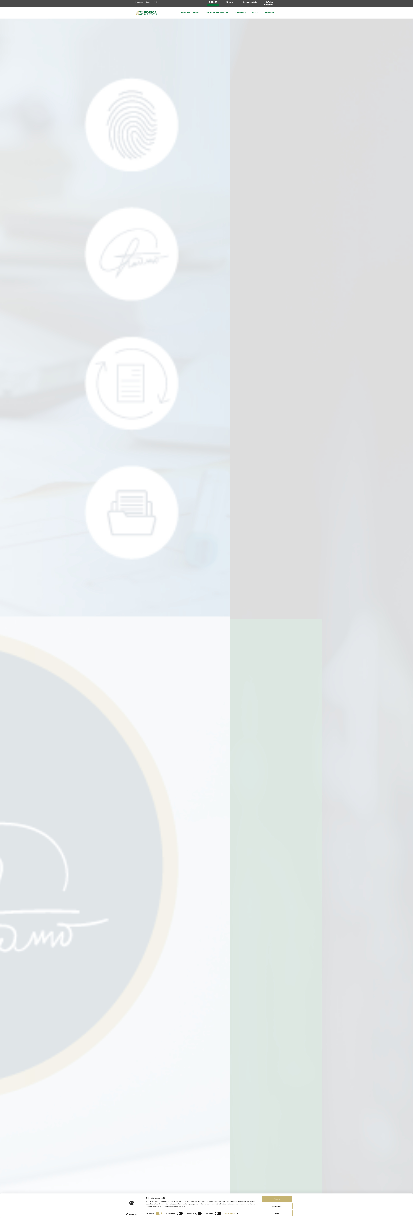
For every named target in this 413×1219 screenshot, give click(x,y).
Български (139, 2)
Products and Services (217, 12)
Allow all (277, 1199)
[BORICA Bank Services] (146, 13)
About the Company (190, 12)
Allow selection (277, 1206)
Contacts (269, 12)
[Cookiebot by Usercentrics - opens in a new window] (131, 1214)
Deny (277, 1213)
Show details (230, 1213)
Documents (240, 12)
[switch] (180, 1213)
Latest (255, 12)
